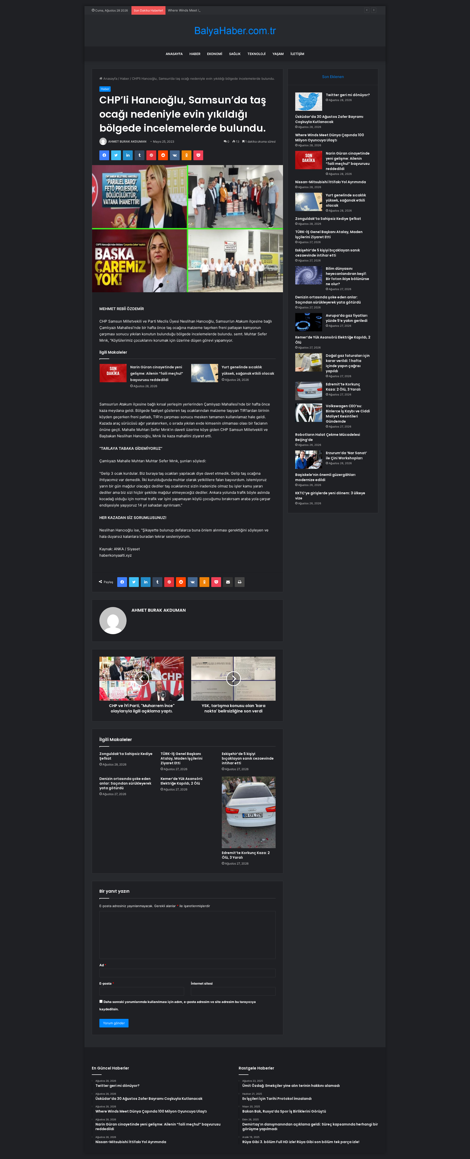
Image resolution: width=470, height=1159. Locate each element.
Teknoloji (256, 54)
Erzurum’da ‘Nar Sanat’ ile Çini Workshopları (346, 455)
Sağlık (235, 54)
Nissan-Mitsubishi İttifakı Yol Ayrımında (330, 182)
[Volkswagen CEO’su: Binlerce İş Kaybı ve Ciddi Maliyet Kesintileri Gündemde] (308, 413)
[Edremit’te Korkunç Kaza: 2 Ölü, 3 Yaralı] (249, 812)
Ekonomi (214, 54)
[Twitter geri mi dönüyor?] (308, 101)
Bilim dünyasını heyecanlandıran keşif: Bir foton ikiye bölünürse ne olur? (347, 276)
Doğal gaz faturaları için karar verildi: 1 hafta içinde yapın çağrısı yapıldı (348, 363)
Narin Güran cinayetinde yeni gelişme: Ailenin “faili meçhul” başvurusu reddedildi (156, 373)
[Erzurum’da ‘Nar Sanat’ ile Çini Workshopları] (308, 459)
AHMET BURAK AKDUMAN (127, 141)
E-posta (106, 983)
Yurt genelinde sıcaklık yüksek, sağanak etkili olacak (346, 200)
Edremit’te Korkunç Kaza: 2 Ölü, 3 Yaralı (246, 855)
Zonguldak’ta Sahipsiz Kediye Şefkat (126, 756)
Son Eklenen (333, 76)
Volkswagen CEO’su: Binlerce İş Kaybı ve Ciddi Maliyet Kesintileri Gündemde (348, 414)
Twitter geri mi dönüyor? (348, 94)
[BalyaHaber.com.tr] (235, 31)
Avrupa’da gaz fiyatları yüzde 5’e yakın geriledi (346, 318)
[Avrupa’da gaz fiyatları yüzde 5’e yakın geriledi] (308, 322)
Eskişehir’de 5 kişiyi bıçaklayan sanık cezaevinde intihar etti (248, 758)
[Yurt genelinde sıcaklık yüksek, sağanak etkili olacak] (204, 373)
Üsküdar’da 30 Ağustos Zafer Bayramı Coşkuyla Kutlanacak (329, 119)
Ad (102, 965)
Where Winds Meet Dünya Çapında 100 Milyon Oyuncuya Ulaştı (216, 10)
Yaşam (278, 54)
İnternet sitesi (202, 983)
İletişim (297, 54)
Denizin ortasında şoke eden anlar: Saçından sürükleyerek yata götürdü (125, 783)
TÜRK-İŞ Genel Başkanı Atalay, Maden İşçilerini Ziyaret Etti (181, 758)
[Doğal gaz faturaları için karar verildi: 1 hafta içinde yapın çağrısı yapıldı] (308, 362)
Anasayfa (174, 54)
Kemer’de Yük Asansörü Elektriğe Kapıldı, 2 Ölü (181, 781)
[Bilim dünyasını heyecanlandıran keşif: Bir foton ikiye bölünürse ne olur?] (308, 275)
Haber (194, 54)
